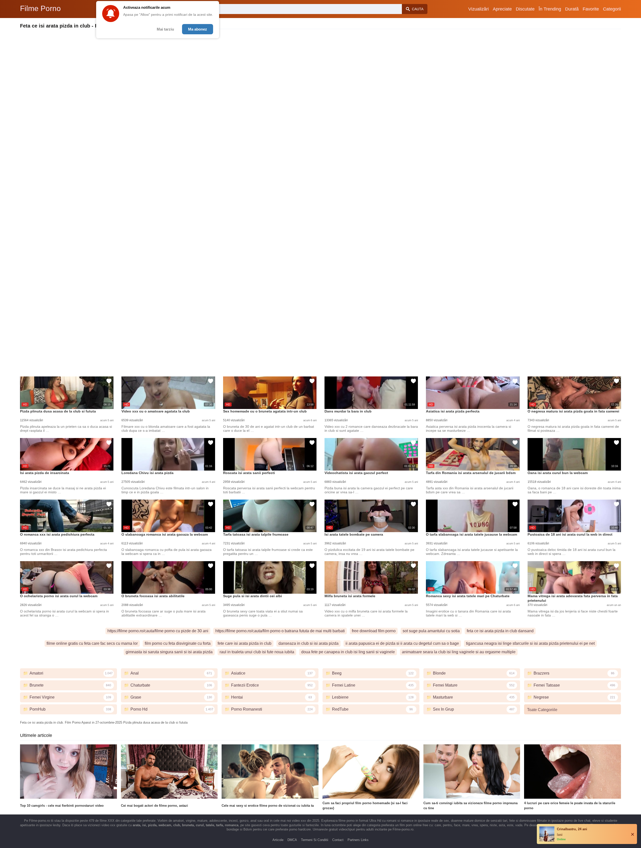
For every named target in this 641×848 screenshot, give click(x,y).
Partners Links (358, 840)
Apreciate (502, 9)
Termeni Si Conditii (314, 840)
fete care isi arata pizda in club (244, 643)
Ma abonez (197, 29)
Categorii (612, 9)
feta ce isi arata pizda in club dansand (500, 631)
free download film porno (374, 631)
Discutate (525, 9)
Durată (572, 9)
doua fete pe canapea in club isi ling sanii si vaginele (348, 652)
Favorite (591, 9)
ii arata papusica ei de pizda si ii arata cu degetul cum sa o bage (402, 643)
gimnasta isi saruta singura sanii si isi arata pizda (169, 652)
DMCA (292, 840)
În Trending (550, 9)
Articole (277, 840)
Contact (338, 840)
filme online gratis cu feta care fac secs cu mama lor (92, 643)
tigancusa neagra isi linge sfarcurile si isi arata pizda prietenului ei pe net (530, 643)
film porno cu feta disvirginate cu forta (178, 643)
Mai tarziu (165, 29)
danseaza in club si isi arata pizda (308, 643)
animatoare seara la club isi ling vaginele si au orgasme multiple (459, 652)
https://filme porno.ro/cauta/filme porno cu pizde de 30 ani (157, 631)
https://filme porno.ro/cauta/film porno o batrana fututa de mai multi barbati (280, 631)
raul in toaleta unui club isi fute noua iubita (257, 652)
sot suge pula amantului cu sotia (431, 631)
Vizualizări (478, 9)
